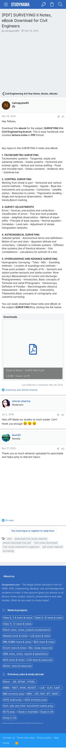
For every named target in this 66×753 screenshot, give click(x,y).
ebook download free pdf (17, 542)
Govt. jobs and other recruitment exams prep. (28, 705)
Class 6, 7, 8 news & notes (17, 617)
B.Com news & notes (14, 647)
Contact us (9, 737)
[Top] (12, 743)
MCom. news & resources (17, 665)
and (21, 389)
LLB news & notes (40, 635)
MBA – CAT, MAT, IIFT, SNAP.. (43, 693)
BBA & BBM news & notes (17, 641)
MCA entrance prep (36, 699)
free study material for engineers (21, 546)
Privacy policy (44, 737)
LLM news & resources (39, 659)
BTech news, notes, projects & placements (26, 629)
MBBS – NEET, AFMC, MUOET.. (20, 687)
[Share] (58, 116)
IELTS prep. (9, 711)
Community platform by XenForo (22, 723)
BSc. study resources (40, 647)
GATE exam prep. (12, 699)
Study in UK (46, 711)
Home (6, 743)
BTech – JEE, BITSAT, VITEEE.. (19, 681)
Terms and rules (25, 737)
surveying (8, 550)
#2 (62, 414)
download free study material (31, 538)
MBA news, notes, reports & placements (25, 653)
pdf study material (52, 546)
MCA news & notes (13, 659)
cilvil (9, 538)
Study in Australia (27, 711)
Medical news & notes (15, 635)
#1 (63, 116)
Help (56, 737)
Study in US (9, 717)
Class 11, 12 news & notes (17, 623)
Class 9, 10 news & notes (48, 617)
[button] (6, 4)
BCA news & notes (44, 641)
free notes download (45, 542)
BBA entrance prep (13, 693)
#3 (62, 448)
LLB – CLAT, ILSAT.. (50, 687)
